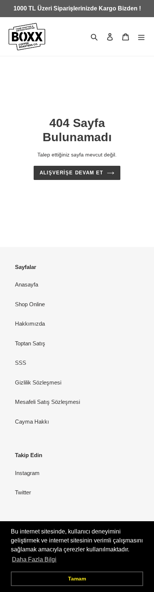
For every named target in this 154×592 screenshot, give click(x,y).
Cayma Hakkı (32, 421)
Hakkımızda (30, 323)
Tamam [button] (77, 579)
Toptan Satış (30, 343)
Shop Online (30, 304)
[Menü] (141, 37)
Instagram (27, 473)
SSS (20, 363)
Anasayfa (26, 284)
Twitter (23, 492)
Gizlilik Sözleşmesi (38, 382)
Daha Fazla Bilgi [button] (34, 559)
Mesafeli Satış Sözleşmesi (47, 402)
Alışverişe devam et (71, 172)
